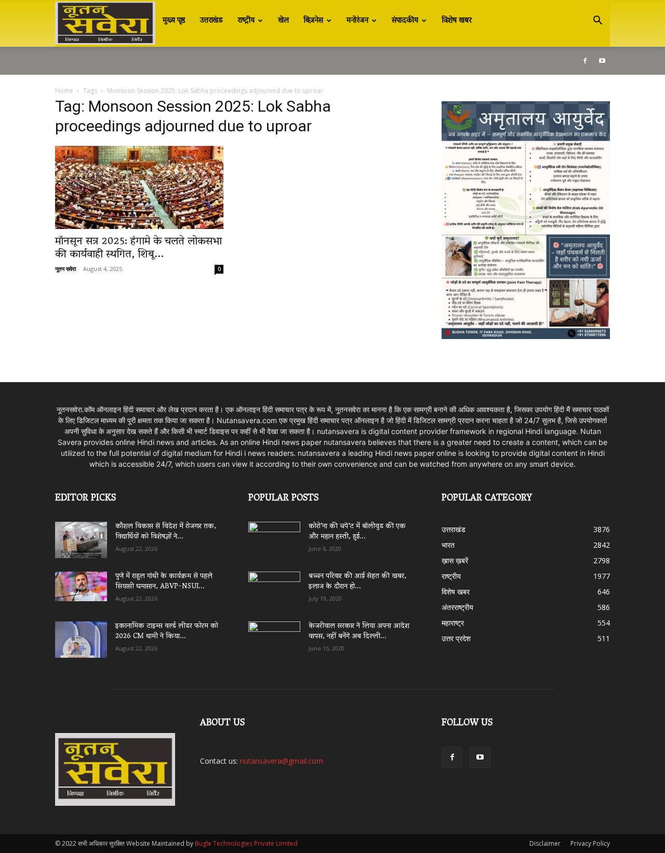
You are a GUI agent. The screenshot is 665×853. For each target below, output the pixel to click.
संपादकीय (405, 20)
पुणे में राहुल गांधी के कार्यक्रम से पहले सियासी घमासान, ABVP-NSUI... (163, 582)
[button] (597, 21)
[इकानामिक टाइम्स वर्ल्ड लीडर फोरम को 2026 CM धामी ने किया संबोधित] (81, 639)
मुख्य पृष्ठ (174, 20)
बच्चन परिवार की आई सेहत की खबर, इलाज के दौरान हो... (357, 582)
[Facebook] (585, 61)
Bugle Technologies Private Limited (246, 843)
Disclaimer (545, 843)
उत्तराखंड (211, 20)
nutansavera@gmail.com (281, 761)
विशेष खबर (457, 20)
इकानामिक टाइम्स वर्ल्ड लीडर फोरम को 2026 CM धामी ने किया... (166, 631)
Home (64, 90)
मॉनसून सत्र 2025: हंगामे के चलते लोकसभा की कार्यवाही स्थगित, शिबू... (138, 248)
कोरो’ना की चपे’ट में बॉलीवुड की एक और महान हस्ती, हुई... (357, 532)
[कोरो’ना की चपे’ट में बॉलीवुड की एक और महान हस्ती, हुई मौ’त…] (274, 535)
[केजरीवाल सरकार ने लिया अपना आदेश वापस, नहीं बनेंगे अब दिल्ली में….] (274, 636)
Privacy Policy (590, 843)
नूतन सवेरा (65, 269)
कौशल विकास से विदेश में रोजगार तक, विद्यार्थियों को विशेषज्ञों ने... (165, 532)
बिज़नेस (313, 20)
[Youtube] (602, 61)
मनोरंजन (357, 20)
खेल (283, 20)
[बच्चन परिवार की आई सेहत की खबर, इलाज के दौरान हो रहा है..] (274, 586)
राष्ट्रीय (246, 20)
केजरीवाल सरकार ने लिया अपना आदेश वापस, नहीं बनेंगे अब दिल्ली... (359, 631)
